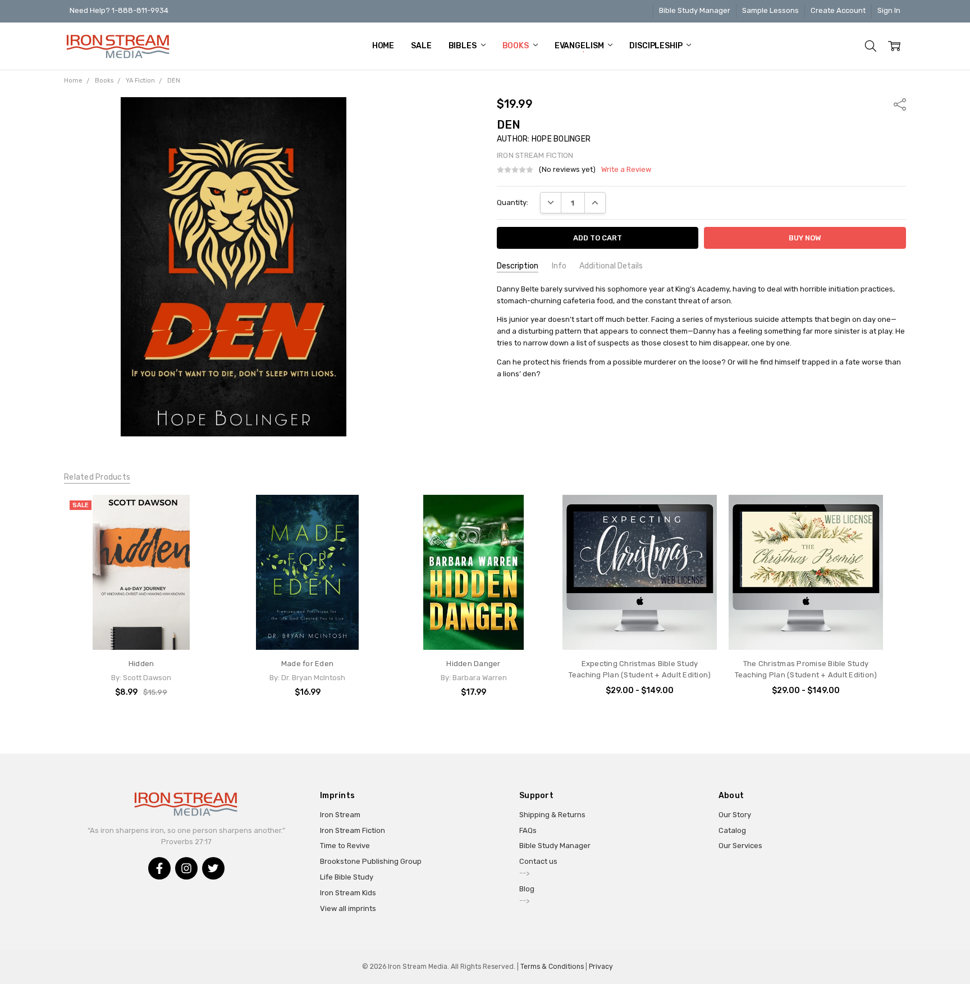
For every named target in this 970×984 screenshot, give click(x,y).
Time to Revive (345, 845)
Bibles (463, 46)
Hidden (141, 663)
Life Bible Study (346, 877)
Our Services (740, 845)
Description (517, 266)
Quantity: (512, 202)
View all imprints (348, 908)
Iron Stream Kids (348, 893)
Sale (421, 46)
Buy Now (141, 628)
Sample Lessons (770, 10)
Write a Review (626, 170)
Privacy (601, 967)
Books (516, 46)
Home (383, 46)
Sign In (888, 10)
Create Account (838, 10)
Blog (526, 889)
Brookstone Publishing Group (371, 861)
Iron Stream (340, 814)
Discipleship (656, 46)
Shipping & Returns (552, 814)
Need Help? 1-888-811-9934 (119, 10)
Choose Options (639, 628)
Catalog (732, 830)
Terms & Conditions (552, 967)
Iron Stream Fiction (352, 830)
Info (559, 266)
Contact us (538, 861)
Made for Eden (307, 663)
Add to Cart (141, 606)
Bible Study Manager (694, 10)
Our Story (735, 814)
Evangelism (580, 46)
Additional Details (611, 266)
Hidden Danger (473, 663)
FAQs (528, 830)
